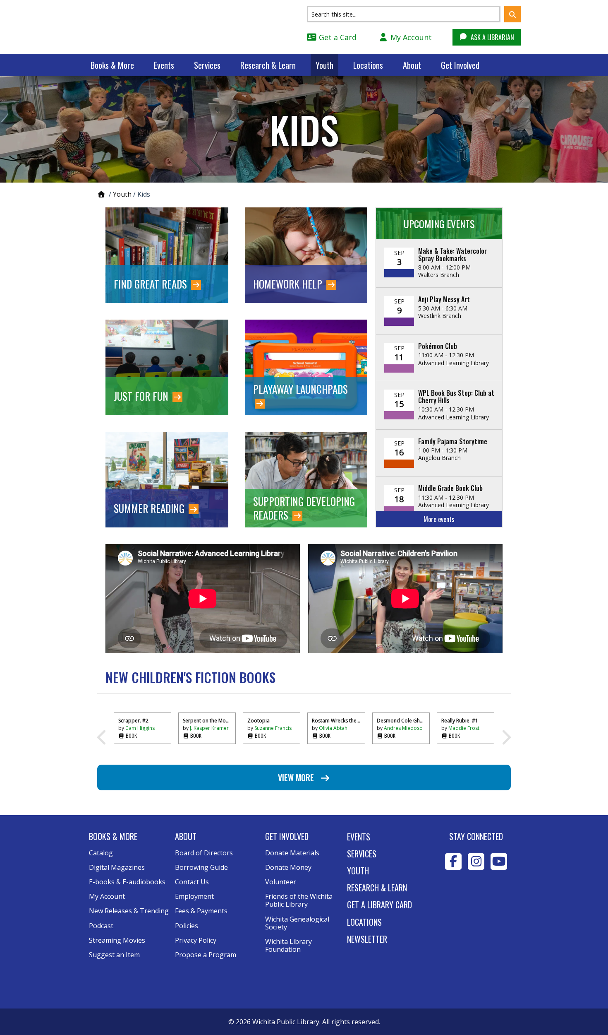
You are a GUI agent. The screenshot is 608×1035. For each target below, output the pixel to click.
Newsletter (367, 939)
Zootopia (258, 720)
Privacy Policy (195, 940)
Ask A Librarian (491, 37)
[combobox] (403, 14)
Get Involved (460, 65)
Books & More (112, 65)
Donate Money (288, 867)
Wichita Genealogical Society (297, 923)
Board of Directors (204, 852)
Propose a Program (205, 954)
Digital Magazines (117, 867)
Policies (186, 925)
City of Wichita (476, 899)
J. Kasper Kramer (209, 728)
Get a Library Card (379, 904)
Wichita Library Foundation (288, 945)
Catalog (101, 852)
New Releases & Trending (129, 910)
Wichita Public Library (143, 26)
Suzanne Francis (273, 728)
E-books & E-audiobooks (127, 881)
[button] (512, 14)
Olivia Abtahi (334, 728)
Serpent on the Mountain (207, 720)
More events (439, 519)
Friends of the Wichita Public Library (299, 900)
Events (164, 65)
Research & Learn (268, 65)
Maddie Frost (463, 728)
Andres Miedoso (403, 728)
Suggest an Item (114, 954)
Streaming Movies (117, 940)
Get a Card (337, 37)
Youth (324, 65)
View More (297, 777)
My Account (410, 37)
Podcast (101, 925)
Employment (194, 896)
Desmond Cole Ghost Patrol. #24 (401, 720)
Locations (368, 65)
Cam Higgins (140, 728)
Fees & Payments (201, 910)
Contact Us (192, 881)
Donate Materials (292, 852)
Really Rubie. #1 (459, 720)
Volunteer (280, 881)
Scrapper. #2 (133, 720)
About (412, 65)
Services (207, 65)
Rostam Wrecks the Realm (336, 720)
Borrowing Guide (201, 867)
